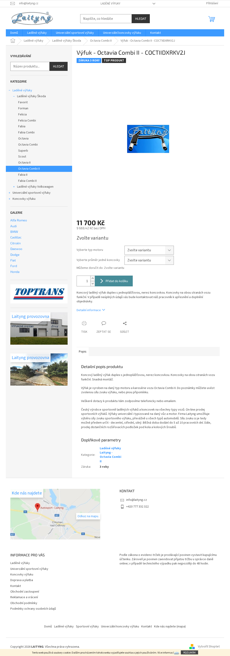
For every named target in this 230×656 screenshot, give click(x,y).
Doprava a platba (21, 580)
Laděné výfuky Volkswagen (35, 186)
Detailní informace (89, 310)
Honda (15, 271)
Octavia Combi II (29, 168)
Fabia (21, 126)
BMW (14, 231)
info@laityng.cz (136, 500)
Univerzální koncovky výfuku (120, 626)
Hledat (140, 18)
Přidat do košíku (117, 281)
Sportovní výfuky (87, 626)
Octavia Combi (28, 144)
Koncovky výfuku (24, 199)
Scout (22, 156)
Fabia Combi (26, 132)
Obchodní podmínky (23, 603)
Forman (23, 108)
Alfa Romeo (18, 220)
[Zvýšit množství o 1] (92, 278)
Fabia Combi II (27, 181)
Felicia (22, 114)
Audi (13, 226)
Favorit (23, 102)
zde (176, 653)
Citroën (15, 243)
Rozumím (189, 652)
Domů (48, 626)
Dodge (15, 254)
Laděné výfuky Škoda (31, 96)
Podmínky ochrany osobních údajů (33, 609)
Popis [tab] (82, 351)
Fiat (13, 260)
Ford (13, 265)
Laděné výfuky (110, 4)
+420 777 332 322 (137, 506)
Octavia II (24, 162)
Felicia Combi (27, 120)
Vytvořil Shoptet (209, 647)
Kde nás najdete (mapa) (170, 626)
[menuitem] (14, 32)
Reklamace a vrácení (24, 597)
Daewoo (16, 248)
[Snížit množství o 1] (92, 283)
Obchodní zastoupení (24, 591)
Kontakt (15, 586)
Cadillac (16, 237)
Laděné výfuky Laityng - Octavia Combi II (110, 455)
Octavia (23, 138)
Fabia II (22, 175)
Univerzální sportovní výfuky (32, 193)
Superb (23, 150)
